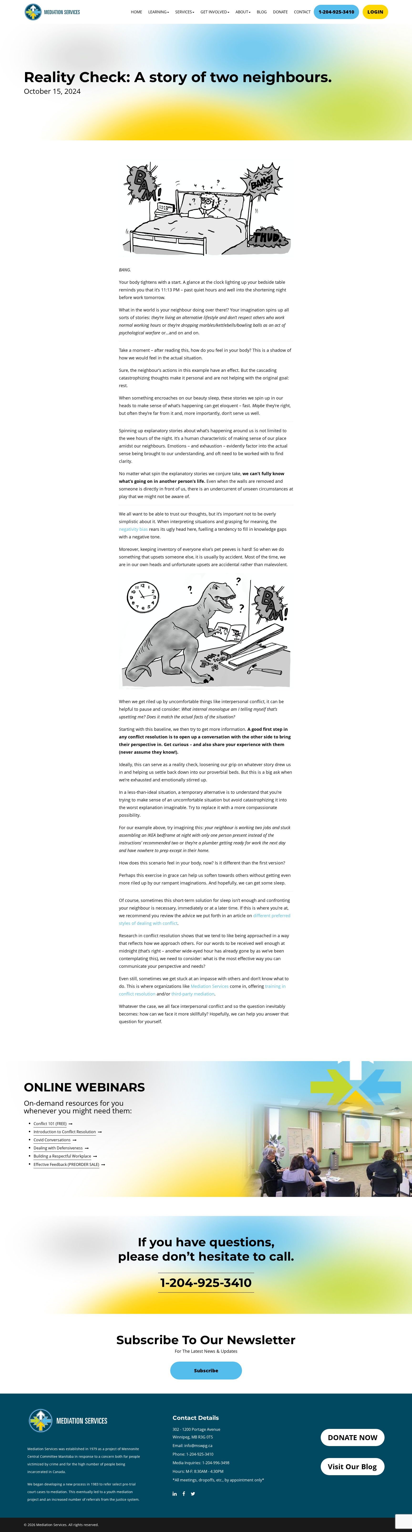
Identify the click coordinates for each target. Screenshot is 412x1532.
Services (183, 12)
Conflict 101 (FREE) (50, 1123)
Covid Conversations (52, 1139)
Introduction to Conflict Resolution (65, 1131)
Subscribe (206, 1370)
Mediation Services (210, 986)
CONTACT (302, 12)
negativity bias (133, 529)
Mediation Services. (51, 1524)
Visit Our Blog (352, 1466)
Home (136, 12)
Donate (280, 12)
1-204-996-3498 (215, 1462)
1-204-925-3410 (336, 12)
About (242, 12)
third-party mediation (192, 994)
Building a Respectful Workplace (62, 1156)
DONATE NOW (352, 1437)
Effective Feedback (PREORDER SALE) (66, 1164)
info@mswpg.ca (198, 1445)
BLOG (262, 12)
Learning (157, 12)
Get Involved (214, 12)
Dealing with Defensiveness (58, 1148)
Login (375, 12)
